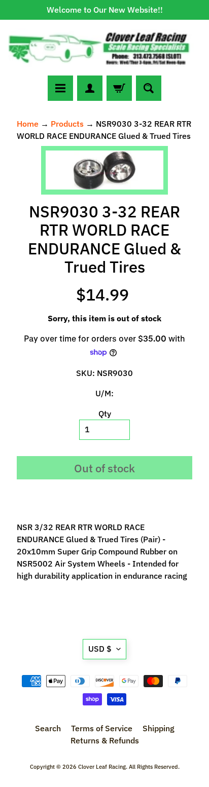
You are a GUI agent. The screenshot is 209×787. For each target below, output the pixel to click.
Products (67, 124)
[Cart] (119, 88)
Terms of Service (101, 728)
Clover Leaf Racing (102, 766)
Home (28, 124)
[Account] (89, 88)
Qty (104, 413)
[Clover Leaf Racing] (104, 47)
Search (48, 728)
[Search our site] (148, 88)
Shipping (159, 728)
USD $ (100, 649)
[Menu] (60, 88)
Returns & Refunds (105, 740)
